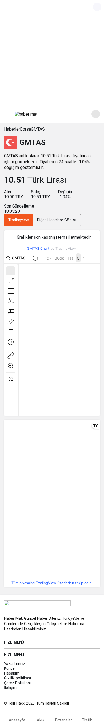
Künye (9, 668)
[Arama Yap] (95, 114)
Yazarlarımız (14, 663)
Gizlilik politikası (17, 678)
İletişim (10, 687)
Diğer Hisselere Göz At (57, 220)
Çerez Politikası (17, 682)
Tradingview (18, 220)
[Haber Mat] (26, 113)
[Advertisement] (52, 52)
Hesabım (11, 673)
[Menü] (8, 114)
